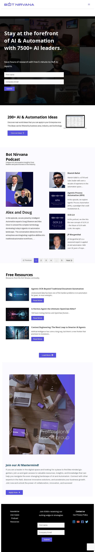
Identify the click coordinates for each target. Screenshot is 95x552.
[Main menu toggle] (89, 4)
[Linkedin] (73, 521)
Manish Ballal (74, 173)
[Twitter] (86, 521)
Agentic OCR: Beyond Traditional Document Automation (57, 288)
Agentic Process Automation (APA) (76, 194)
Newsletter (14, 511)
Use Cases (14, 515)
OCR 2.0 (71, 215)
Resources (14, 522)
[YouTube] (78, 521)
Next (68, 260)
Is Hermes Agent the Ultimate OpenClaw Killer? (53, 309)
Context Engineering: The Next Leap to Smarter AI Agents (58, 327)
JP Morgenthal (74, 234)
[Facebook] (82, 521)
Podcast (14, 518)
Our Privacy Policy (80, 515)
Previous (28, 260)
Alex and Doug (19, 212)
